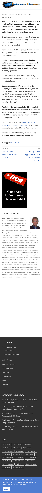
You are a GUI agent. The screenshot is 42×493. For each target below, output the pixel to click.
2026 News (6, 467)
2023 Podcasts (18, 461)
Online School (7, 360)
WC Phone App (7, 368)
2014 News (17, 444)
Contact (5, 385)
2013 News (6, 444)
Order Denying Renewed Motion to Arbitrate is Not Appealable (20, 401)
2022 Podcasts (31, 457)
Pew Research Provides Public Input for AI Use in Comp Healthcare (20, 421)
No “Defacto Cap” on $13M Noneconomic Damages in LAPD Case (18, 414)
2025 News (19, 464)
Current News (9, 350)
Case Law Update (8, 364)
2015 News (27, 444)
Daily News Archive (11, 355)
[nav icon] (39, 4)
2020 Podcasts (18, 454)
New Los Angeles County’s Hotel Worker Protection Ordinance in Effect (17, 407)
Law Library (6, 376)
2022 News (19, 457)
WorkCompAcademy (10, 14)
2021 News (29, 454)
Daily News (7, 17)
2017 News (16, 448)
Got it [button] (6, 489)
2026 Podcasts (18, 467)
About (4, 380)
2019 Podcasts (31, 451)
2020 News (6, 454)
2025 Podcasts (31, 464)
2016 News (6, 448)
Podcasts (5, 372)
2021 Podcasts (8, 457)
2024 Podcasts (8, 464)
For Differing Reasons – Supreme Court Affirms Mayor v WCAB (20, 428)
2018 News (27, 448)
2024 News (30, 461)
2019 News (14, 143)
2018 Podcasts (8, 451)
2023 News (6, 461)
